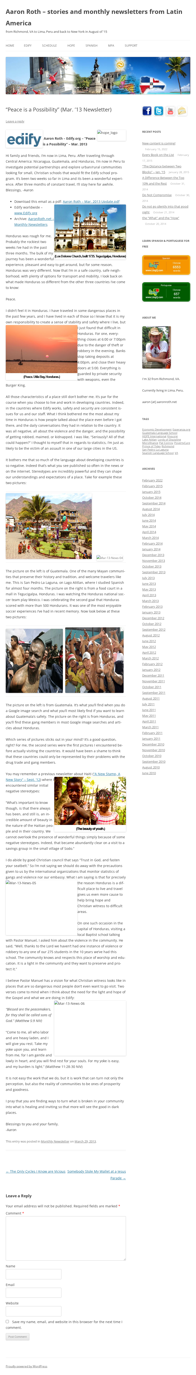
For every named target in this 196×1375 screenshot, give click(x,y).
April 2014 (149, 532)
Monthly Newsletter (55, 1141)
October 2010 (151, 756)
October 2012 (151, 624)
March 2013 (150, 601)
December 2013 (153, 555)
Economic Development (157, 429)
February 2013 (152, 606)
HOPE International (154, 436)
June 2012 (149, 641)
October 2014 (151, 497)
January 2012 (151, 670)
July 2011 (148, 704)
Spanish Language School (158, 453)
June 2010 (149, 773)
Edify (28, 46)
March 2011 (150, 727)
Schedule (49, 46)
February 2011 (152, 733)
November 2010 (153, 750)
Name (10, 1266)
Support (131, 46)
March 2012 (150, 658)
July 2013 (148, 578)
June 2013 (149, 583)
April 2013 (149, 595)
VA (176, 453)
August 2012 (151, 635)
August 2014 (151, 509)
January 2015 (151, 492)
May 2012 (149, 647)
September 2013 (153, 572)
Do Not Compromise (157, 195)
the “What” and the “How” (160, 218)
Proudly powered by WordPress (26, 1366)
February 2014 (152, 543)
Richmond (168, 446)
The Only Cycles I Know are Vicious (35, 1171)
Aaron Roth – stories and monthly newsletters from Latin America (94, 17)
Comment (15, 1213)
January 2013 (151, 612)
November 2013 (153, 560)
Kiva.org (172, 436)
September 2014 (153, 503)
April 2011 (149, 721)
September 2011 (153, 692)
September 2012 (153, 629)
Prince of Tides (151, 446)
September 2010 (153, 761)
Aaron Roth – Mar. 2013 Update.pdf (91, 201)
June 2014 (149, 520)
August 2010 (151, 767)
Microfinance (150, 443)
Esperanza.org (181, 429)
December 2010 (153, 744)
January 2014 (151, 549)
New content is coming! (158, 143)
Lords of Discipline (169, 439)
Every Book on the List (158, 155)
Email (10, 1284)
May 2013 (149, 589)
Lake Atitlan (149, 439)
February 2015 (152, 486)
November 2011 (153, 681)
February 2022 (152, 480)
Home (10, 46)
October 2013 (151, 566)
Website (12, 1303)
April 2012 (149, 652)
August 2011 (151, 698)
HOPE (71, 46)
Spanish (92, 46)
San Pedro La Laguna (155, 449)
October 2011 (151, 687)
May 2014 (149, 526)
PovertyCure (182, 443)
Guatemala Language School (159, 433)
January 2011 (151, 738)
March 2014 (150, 538)
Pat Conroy (166, 443)
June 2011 (149, 710)
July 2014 (148, 515)
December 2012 (153, 618)
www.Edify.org (25, 213)
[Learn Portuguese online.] (166, 300)
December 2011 (153, 675)
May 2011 (149, 715)
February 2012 (152, 664)
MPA (111, 46)
